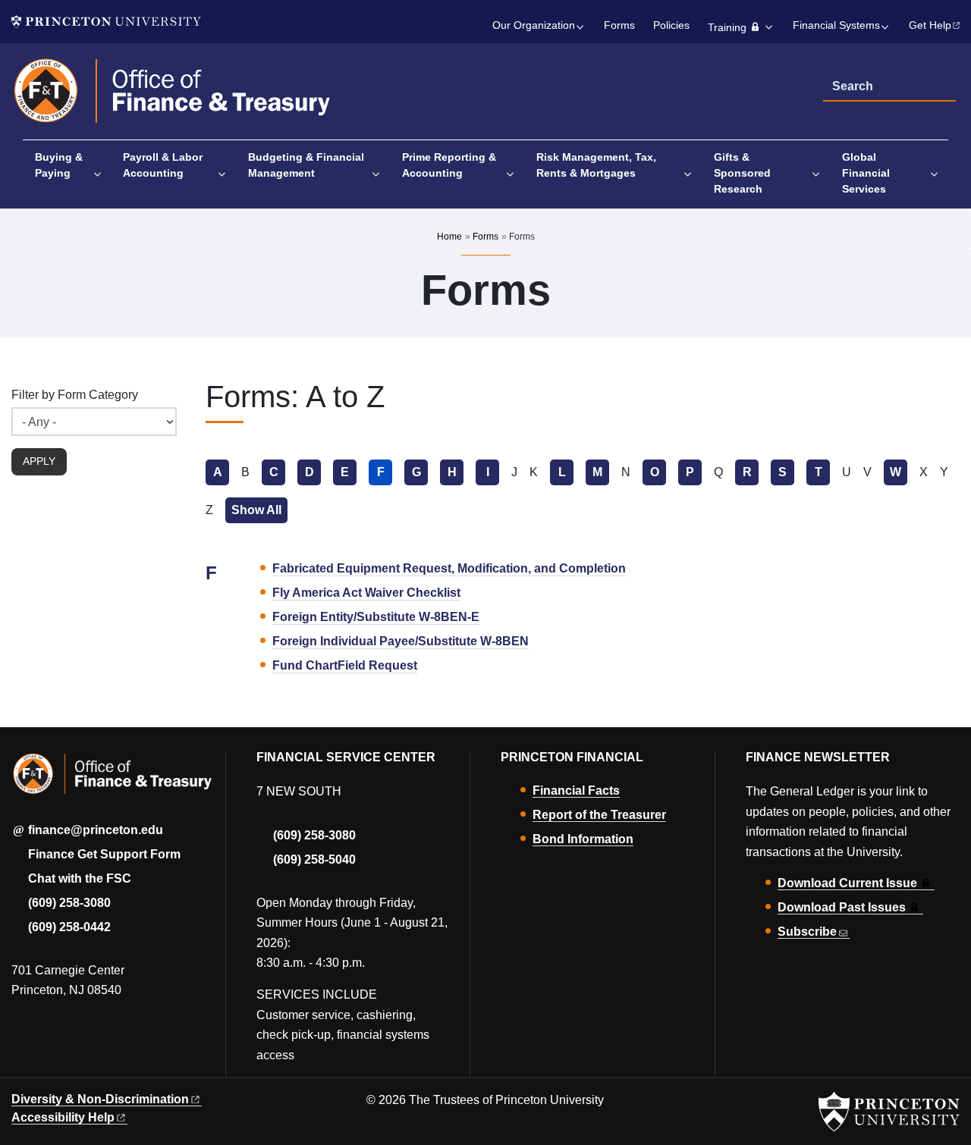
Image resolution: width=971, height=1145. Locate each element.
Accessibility (63, 1117)
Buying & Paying (59, 165)
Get (930, 25)
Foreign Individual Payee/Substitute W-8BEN (400, 641)
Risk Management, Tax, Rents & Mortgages (596, 165)
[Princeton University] (106, 21)
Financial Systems (836, 25)
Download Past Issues (842, 907)
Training (727, 27)
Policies (671, 25)
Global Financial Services (866, 173)
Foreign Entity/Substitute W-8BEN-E (375, 616)
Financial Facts (576, 790)
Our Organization (533, 25)
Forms (619, 25)
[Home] (172, 97)
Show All (259, 509)
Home (449, 236)
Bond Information (583, 839)
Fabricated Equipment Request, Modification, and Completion (449, 568)
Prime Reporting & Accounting (449, 165)
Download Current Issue (847, 883)
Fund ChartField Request (344, 665)
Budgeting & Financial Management (306, 165)
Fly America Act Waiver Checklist (366, 592)
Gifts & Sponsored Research (742, 173)
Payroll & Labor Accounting (163, 165)
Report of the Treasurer (599, 814)
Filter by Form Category (74, 394)
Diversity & (100, 1099)
